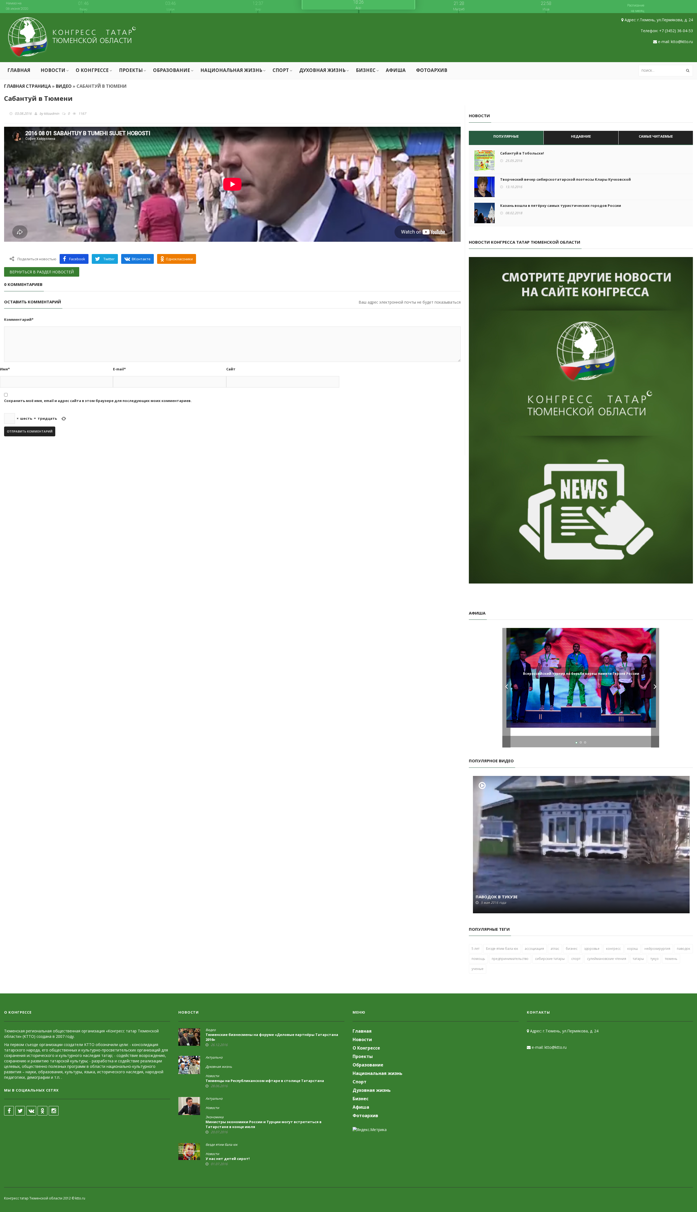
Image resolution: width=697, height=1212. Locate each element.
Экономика (215, 1117)
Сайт (231, 369)
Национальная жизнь (231, 70)
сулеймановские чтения (606, 958)
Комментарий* (18, 319)
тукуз (654, 958)
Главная (18, 70)
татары (638, 958)
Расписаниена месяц (635, 8)
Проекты (131, 70)
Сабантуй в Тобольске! (522, 153)
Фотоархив (431, 70)
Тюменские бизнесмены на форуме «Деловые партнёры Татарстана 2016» (272, 1037)
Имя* (5, 369)
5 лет (475, 948)
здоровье (592, 948)
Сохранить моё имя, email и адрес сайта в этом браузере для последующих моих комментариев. (98, 400)
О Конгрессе (92, 70)
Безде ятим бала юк (502, 948)
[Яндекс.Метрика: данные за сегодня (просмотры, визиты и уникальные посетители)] (370, 1129)
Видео (64, 86)
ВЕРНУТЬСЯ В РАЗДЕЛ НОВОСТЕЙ (42, 271)
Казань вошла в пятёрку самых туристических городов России (560, 205)
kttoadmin (51, 113)
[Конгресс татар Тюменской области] (72, 37)
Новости (53, 70)
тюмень (671, 958)
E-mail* (119, 369)
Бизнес (365, 70)
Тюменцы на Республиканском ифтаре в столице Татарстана (265, 1080)
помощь (478, 958)
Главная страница (27, 86)
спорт (575, 958)
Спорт (281, 70)
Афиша (396, 70)
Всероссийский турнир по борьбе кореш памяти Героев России (581, 673)
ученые (478, 968)
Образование (171, 70)
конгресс (613, 948)
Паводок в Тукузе (497, 896)
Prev (506, 688)
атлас (555, 948)
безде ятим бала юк (221, 1145)
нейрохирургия (657, 948)
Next (655, 688)
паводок (683, 948)
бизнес (571, 948)
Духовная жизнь (322, 70)
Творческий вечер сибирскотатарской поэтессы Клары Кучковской (565, 179)
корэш (632, 948)
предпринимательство (510, 958)
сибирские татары (550, 958)
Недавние (581, 136)
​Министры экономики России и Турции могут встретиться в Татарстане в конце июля (264, 1124)
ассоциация (534, 948)
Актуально (214, 1057)
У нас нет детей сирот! (228, 1158)
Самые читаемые (656, 136)
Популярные (506, 136)
